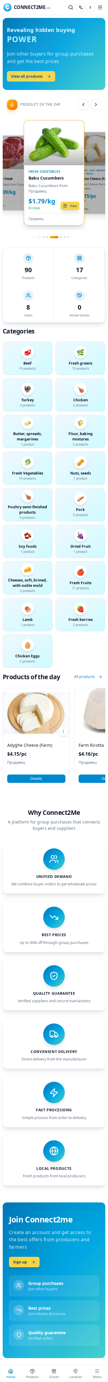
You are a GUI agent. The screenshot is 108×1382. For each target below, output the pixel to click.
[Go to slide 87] (36, 237)
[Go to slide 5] (71, 237)
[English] (80, 7)
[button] (27, 7)
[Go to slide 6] (75, 237)
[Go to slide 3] (65, 237)
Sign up (20, 1262)
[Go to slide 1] (54, 237)
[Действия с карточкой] (63, 731)
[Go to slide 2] (61, 237)
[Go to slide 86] (33, 237)
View (73, 206)
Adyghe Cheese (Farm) (29, 745)
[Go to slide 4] (68, 237)
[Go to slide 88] (40, 237)
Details (36, 778)
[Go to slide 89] (44, 237)
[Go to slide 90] (47, 237)
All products (84, 676)
